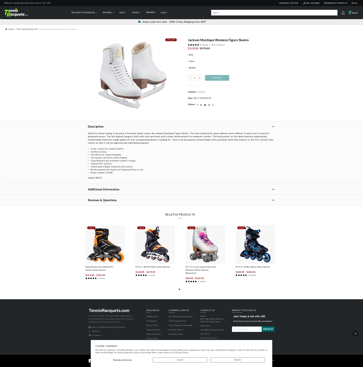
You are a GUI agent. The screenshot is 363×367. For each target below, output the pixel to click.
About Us (96, 331)
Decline (237, 359)
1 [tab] (180, 290)
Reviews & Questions (102, 200)
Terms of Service (153, 334)
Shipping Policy (153, 329)
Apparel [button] (108, 12)
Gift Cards (205, 334)
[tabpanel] (105, 252)
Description (96, 126)
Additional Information (103, 189)
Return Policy (152, 325)
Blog (354, 3)
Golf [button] (122, 12)
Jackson (201, 91)
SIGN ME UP (268, 329)
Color (192, 61)
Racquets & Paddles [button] (84, 12)
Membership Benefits (336, 3)
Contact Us (97, 335)
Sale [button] (163, 12)
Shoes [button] (136, 12)
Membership (151, 316)
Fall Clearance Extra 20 (26, 29)
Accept (180, 359)
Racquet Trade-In (176, 329)
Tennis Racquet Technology (180, 325)
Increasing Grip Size (177, 321)
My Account (151, 321)
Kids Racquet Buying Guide (181, 316)
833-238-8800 (313, 3)
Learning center (288, 3)
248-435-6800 (207, 321)
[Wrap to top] (355, 333)
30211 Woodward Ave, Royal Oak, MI (108, 327)
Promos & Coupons (208, 338)
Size (191, 54)
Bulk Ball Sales (176, 334)
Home (11, 29)
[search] (274, 12)
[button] (194, 45)
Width (192, 67)
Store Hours (205, 326)
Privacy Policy (181, 352)
